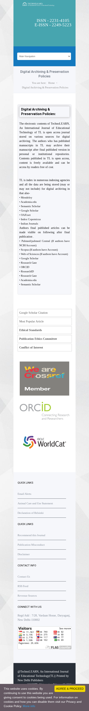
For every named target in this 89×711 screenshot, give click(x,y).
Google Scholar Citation (33, 312)
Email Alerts (24, 493)
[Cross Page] (44, 394)
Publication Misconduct (31, 544)
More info (29, 706)
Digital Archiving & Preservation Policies (45, 87)
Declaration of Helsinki (31, 512)
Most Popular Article (31, 321)
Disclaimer (24, 554)
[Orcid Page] (44, 457)
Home (51, 82)
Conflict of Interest (31, 347)
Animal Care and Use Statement (35, 503)
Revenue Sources (27, 595)
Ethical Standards (30, 330)
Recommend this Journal (31, 535)
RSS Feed (23, 586)
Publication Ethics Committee (38, 338)
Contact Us (24, 576)
